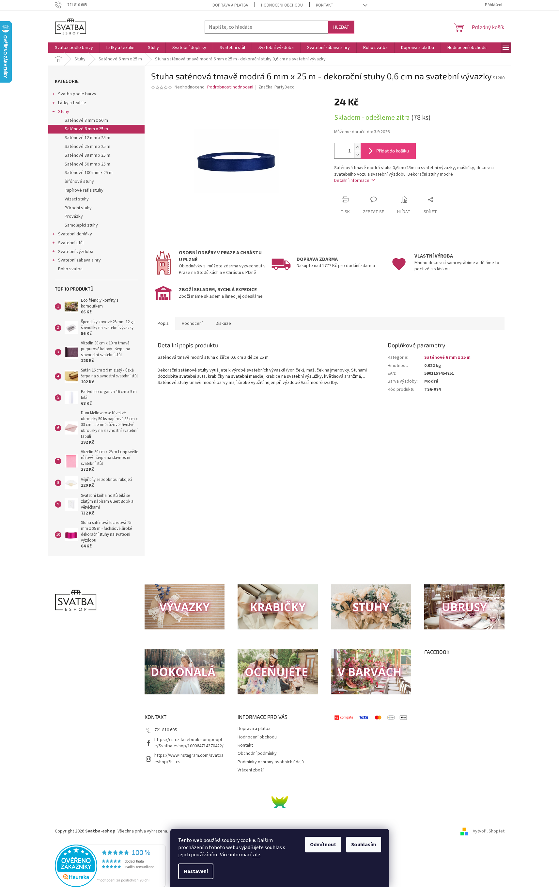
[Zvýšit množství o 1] (357, 147)
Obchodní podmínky (257, 753)
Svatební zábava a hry (79, 260)
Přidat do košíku (392, 150)
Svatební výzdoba (75, 251)
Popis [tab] (163, 323)
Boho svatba (70, 269)
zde (256, 854)
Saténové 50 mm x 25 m (87, 164)
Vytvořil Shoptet (489, 831)
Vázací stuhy (77, 199)
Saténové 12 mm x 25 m (87, 138)
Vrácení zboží (251, 770)
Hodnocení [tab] (192, 323)
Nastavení (196, 871)
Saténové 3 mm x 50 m (86, 120)
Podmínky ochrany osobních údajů (271, 762)
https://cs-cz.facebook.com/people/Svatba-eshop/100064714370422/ (189, 743)
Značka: (276, 87)
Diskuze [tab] (223, 323)
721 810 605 (165, 730)
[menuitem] (74, 47)
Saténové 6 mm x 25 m (86, 129)
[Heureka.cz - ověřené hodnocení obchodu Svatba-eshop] (110, 866)
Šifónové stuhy (79, 181)
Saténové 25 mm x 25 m (87, 146)
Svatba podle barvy (77, 94)
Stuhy (63, 111)
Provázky (74, 216)
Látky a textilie (72, 103)
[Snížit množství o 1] (357, 154)
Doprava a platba (230, 5)
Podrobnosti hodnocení (230, 87)
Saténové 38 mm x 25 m (87, 155)
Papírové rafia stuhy (84, 190)
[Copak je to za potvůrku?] (280, 802)
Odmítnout (323, 844)
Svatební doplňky (75, 234)
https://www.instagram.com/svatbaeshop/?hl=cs (189, 758)
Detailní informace (351, 180)
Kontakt (324, 5)
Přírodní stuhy (78, 208)
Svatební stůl (71, 243)
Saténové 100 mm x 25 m (89, 172)
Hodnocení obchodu (282, 5)
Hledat (341, 27)
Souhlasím (363, 844)
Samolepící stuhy (81, 225)
